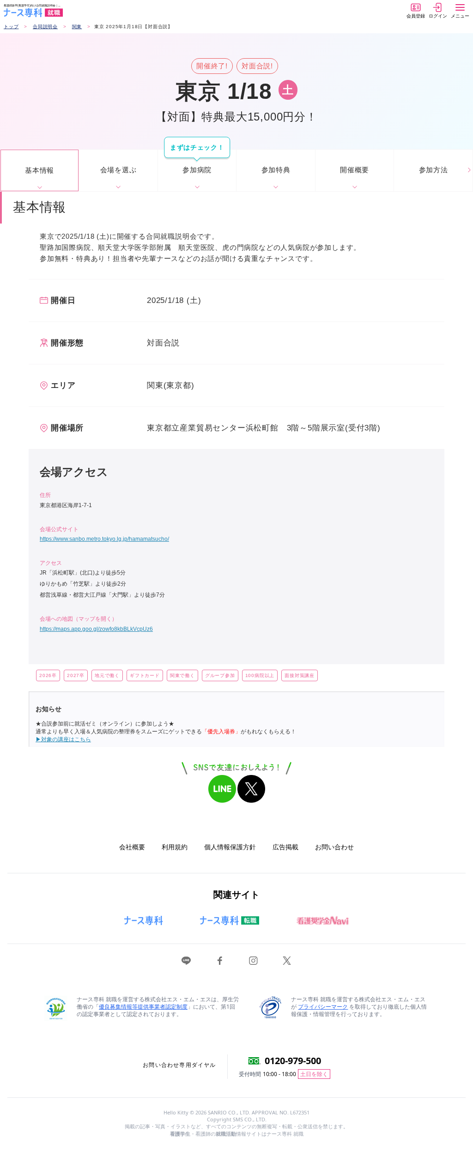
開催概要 (354, 170)
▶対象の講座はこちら (63, 739)
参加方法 (433, 170)
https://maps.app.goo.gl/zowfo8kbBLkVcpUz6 (96, 629)
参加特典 (276, 170)
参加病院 (197, 170)
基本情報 (39, 170)
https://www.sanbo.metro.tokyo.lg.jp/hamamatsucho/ (104, 539)
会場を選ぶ (118, 170)
